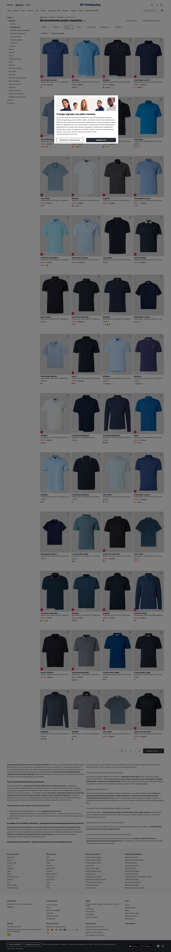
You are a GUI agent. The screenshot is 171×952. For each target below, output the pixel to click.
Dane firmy (73, 134)
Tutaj (64, 132)
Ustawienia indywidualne (69, 140)
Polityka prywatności (63, 134)
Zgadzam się (101, 140)
